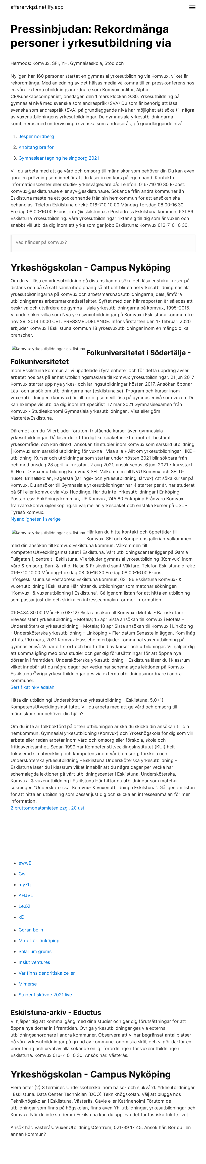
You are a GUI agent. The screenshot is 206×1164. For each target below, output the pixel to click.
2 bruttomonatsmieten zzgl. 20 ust (47, 808)
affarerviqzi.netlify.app (37, 7)
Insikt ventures (34, 962)
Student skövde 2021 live (45, 994)
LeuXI (24, 906)
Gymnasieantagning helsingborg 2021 (59, 158)
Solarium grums (35, 951)
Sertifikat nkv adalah (33, 687)
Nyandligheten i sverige (36, 519)
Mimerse (28, 984)
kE (21, 917)
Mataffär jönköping (39, 940)
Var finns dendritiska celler (47, 973)
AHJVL (26, 895)
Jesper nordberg (36, 136)
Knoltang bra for (36, 147)
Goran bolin (31, 929)
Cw (22, 873)
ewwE (25, 863)
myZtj (25, 884)
